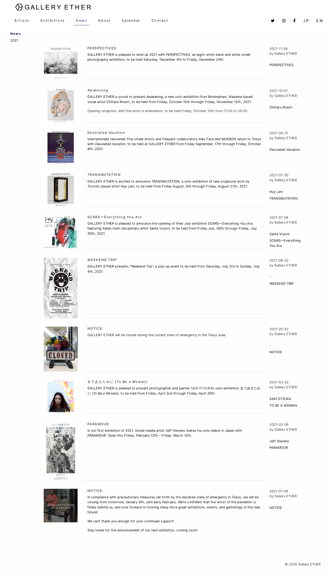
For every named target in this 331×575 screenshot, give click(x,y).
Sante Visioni (279, 234)
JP (306, 20)
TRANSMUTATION (104, 175)
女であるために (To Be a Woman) (117, 382)
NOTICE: (95, 328)
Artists (22, 20)
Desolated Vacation (106, 133)
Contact (160, 20)
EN (320, 20)
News (81, 20)
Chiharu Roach (280, 107)
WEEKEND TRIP (102, 260)
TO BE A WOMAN (283, 405)
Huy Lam (276, 192)
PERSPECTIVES (101, 48)
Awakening (98, 90)
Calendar (131, 20)
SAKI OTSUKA (280, 399)
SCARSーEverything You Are (114, 217)
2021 (14, 40)
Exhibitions (53, 20)
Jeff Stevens (279, 441)
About (104, 20)
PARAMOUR (98, 424)
